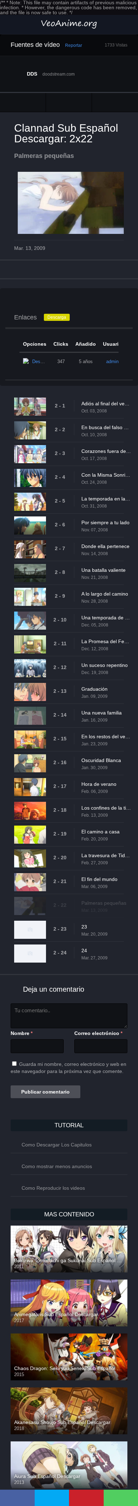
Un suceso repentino (104, 665)
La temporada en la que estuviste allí (106, 499)
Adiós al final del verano (106, 403)
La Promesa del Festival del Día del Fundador (106, 641)
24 (84, 950)
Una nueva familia (101, 713)
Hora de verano (98, 784)
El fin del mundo (99, 879)
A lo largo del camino (104, 594)
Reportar (73, 45)
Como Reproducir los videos (53, 1188)
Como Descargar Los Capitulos (57, 1145)
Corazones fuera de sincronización (106, 451)
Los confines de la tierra (106, 808)
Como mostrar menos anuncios (57, 1166)
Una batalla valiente (103, 570)
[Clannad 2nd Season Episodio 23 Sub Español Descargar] (115, 102)
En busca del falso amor (106, 427)
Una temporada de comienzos (106, 617)
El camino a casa (100, 831)
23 (84, 927)
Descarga (56, 317)
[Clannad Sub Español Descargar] (69, 102)
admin (112, 361)
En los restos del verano (106, 736)
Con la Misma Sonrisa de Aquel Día (106, 475)
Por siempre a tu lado (105, 522)
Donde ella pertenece (105, 546)
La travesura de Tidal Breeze (106, 855)
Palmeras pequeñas (103, 903)
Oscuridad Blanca (101, 760)
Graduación (94, 689)
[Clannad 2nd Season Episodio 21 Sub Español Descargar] (23, 102)
